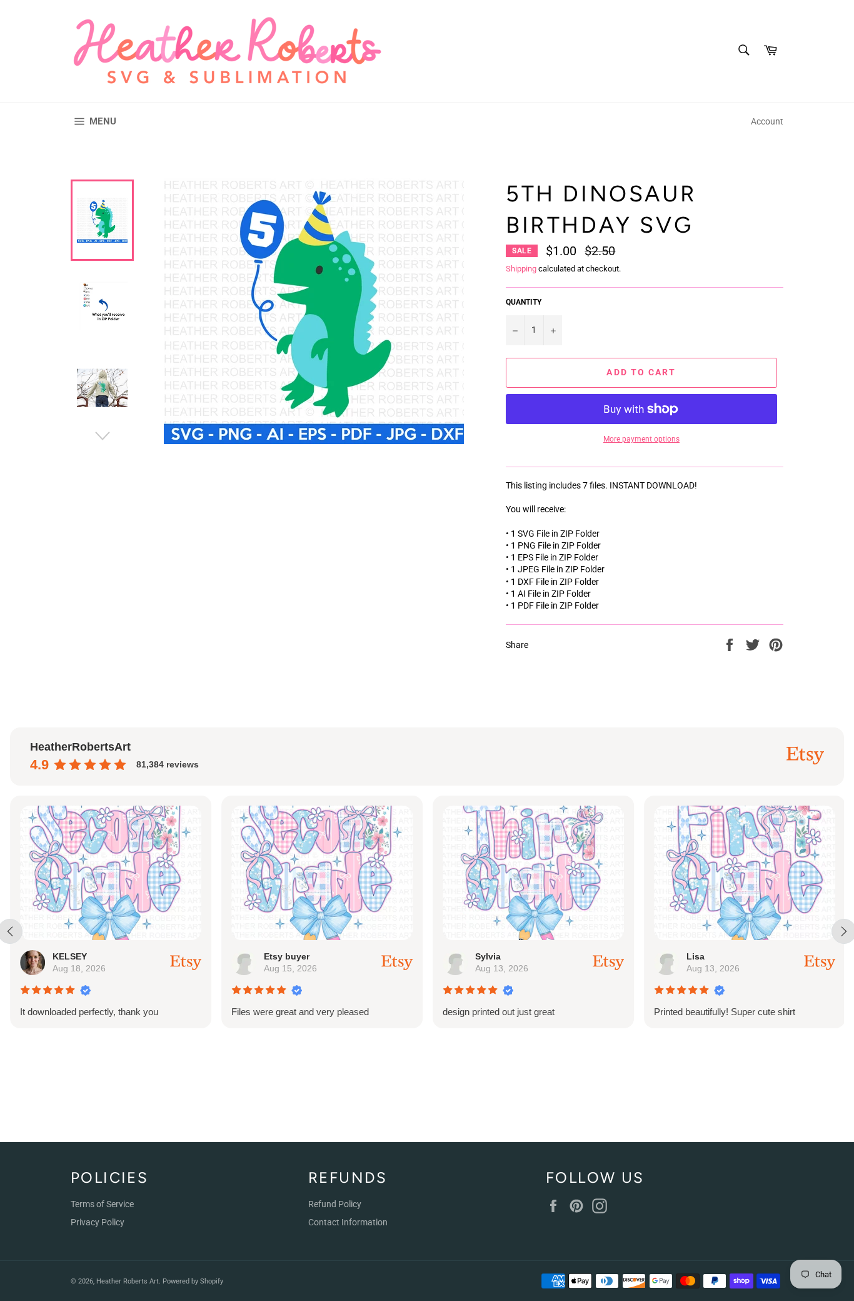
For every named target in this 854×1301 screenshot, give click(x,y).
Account (767, 121)
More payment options (641, 439)
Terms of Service (102, 1204)
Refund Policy (334, 1204)
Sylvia (488, 956)
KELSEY (70, 956)
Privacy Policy (97, 1222)
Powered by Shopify (193, 1281)
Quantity (523, 302)
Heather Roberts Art (127, 1281)
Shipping (521, 268)
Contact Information (348, 1222)
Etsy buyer (286, 956)
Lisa (695, 956)
